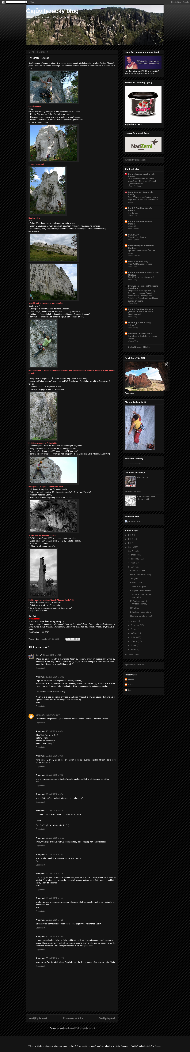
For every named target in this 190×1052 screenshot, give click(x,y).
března (134, 641)
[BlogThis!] (69, 639)
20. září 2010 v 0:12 (54, 775)
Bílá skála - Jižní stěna (140, 612)
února (134, 645)
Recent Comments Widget (133, 464)
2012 (131, 543)
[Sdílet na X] (72, 639)
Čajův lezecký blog (52, 11)
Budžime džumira (133, 491)
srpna (134, 621)
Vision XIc (132, 226)
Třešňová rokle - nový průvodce (140, 595)
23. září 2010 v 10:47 (55, 936)
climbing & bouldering (139, 322)
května (134, 633)
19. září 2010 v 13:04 (51, 715)
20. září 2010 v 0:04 (54, 731)
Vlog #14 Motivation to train (140, 264)
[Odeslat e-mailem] (66, 639)
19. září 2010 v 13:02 (55, 677)
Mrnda (38, 715)
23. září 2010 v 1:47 (54, 898)
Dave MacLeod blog (138, 261)
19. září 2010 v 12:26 (52, 655)
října (133, 563)
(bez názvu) (142, 477)
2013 (131, 539)
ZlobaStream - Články (139, 347)
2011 (130, 547)
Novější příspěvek (37, 1018)
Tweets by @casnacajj (135, 160)
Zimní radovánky (135, 314)
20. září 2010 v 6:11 (54, 811)
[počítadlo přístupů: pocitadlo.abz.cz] (134, 521)
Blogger (158, 1046)
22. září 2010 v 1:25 (54, 873)
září (133, 567)
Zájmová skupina (138, 586)
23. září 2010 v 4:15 (54, 920)
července (135, 625)
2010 (131, 551)
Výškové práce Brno (134, 664)
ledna (134, 649)
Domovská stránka (73, 1018)
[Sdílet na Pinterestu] (78, 639)
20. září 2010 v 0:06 (54, 756)
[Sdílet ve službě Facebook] (75, 639)
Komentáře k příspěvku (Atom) (81, 1028)
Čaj (37, 655)
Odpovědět (40, 668)
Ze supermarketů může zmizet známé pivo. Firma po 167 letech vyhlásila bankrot (142, 181)
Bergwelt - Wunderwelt (140, 590)
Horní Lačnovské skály (140, 574)
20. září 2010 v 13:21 (55, 854)
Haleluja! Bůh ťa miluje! (141, 616)
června (134, 629)
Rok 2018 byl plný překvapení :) (141, 277)
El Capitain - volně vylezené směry (138, 602)
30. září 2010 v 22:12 (55, 958)
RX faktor (134, 608)
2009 (131, 654)
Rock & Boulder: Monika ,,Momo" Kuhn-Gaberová (140, 310)
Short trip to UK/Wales (137, 237)
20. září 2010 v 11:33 (55, 838)
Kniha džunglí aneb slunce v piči (146, 497)
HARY (131, 684)
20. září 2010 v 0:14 (54, 794)
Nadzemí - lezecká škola (140, 333)
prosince (135, 555)
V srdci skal (133, 213)
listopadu (135, 559)
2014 (131, 535)
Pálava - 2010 (136, 582)
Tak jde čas (133, 325)
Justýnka (134, 578)
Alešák (131, 679)
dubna (134, 637)
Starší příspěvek (107, 1018)
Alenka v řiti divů (137, 570)
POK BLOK (133, 235)
